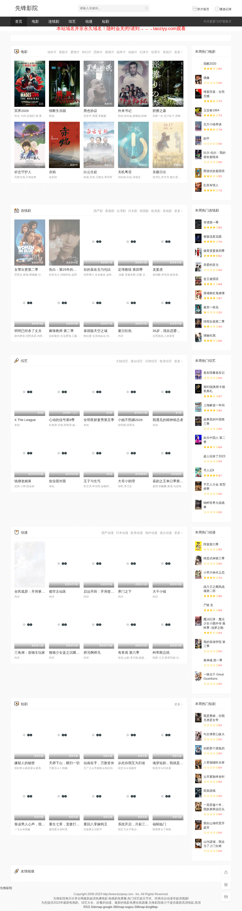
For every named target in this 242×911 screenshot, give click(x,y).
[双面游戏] (198, 792)
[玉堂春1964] (198, 112)
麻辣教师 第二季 (61, 331)
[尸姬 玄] (198, 607)
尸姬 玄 (208, 605)
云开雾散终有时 (214, 776)
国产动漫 (108, 532)
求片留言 (203, 9)
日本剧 (132, 210)
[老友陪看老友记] (198, 374)
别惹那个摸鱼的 (214, 748)
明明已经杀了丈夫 (28, 331)
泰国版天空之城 (95, 331)
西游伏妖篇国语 (214, 171)
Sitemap (96, 907)
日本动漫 (122, 532)
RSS (87, 907)
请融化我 (209, 335)
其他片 (167, 52)
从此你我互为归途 (131, 763)
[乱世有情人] (198, 187)
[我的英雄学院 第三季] (198, 643)
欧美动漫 (137, 532)
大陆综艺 (122, 361)
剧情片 (109, 52)
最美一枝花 (211, 307)
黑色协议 (90, 111)
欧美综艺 (166, 361)
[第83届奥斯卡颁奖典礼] (198, 388)
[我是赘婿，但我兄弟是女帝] (198, 717)
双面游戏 (209, 790)
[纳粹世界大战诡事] (198, 504)
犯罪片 (155, 52)
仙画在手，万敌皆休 (99, 763)
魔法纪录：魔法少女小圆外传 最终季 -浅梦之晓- (214, 623)
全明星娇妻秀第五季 (99, 420)
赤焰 (52, 172)
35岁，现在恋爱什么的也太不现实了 (180, 331)
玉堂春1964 (211, 110)
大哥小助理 (126, 481)
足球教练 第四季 (130, 269)
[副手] (198, 140)
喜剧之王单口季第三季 (170, 481)
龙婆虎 (158, 269)
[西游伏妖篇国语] (198, 173)
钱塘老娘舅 (22, 481)
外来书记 (125, 111)
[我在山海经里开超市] (198, 825)
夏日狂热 (125, 331)
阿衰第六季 (211, 544)
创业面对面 (57, 481)
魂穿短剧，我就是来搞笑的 (173, 763)
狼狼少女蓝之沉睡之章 (66, 652)
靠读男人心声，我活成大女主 (36, 824)
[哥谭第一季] (198, 224)
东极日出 (159, 172)
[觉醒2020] (198, 65)
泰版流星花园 (212, 236)
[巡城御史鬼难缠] (198, 295)
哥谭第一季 (211, 222)
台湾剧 (121, 210)
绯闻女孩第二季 (214, 321)
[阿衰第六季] (198, 546)
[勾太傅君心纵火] (198, 736)
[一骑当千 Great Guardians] (198, 676)
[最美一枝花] (198, 309)
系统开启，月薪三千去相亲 (138, 824)
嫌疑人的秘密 (24, 763)
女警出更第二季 (26, 269)
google (107, 907)
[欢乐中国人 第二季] (198, 439)
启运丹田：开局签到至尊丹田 (106, 591)
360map (118, 907)
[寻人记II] (198, 472)
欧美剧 (155, 210)
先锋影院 (26, 8)
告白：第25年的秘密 (64, 269)
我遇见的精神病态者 (168, 420)
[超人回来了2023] (198, 458)
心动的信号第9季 (62, 420)
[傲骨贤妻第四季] (198, 252)
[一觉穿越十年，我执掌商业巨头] (198, 806)
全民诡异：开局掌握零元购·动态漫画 (42, 591)
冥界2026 (21, 111)
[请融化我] (198, 337)
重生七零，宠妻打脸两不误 (69, 824)
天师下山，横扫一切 (64, 763)
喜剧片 (63, 52)
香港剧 (109, 210)
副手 (206, 138)
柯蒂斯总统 (161, 652)
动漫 (88, 21)
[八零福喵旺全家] (198, 764)
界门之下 (125, 591)
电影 (35, 21)
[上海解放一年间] (198, 407)
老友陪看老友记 (214, 372)
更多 (177, 52)
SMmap (139, 907)
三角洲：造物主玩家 (29, 652)
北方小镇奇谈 (212, 124)
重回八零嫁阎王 (95, 824)
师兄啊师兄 (92, 652)
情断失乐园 (57, 111)
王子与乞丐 (92, 481)
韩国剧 (144, 210)
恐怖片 (98, 52)
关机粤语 (125, 172)
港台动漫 (166, 532)
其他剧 (167, 210)
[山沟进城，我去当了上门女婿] (198, 843)
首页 (18, 21)
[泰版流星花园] (198, 238)
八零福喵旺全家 (214, 762)
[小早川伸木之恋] (198, 574)
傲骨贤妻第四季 (214, 250)
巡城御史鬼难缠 (214, 293)
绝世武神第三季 (214, 558)
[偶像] (198, 79)
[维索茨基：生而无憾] (198, 93)
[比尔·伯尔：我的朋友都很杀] (198, 154)
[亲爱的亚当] (198, 266)
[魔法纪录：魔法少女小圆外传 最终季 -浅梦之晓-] (198, 621)
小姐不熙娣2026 (130, 420)
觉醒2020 (209, 63)
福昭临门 (159, 824)
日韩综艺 (151, 361)
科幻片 (86, 52)
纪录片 (144, 52)
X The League (25, 420)
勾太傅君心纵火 (214, 734)
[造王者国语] (198, 280)
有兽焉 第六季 (128, 652)
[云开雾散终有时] (198, 778)
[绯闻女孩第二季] (198, 323)
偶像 (206, 77)
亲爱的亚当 (211, 264)
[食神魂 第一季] (198, 662)
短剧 (105, 21)
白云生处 (90, 172)
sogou (129, 907)
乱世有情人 (211, 185)
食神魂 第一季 (212, 660)
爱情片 (75, 52)
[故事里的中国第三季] (198, 421)
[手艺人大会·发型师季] (198, 486)
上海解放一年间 (214, 405)
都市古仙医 (57, 591)
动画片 (132, 52)
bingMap (151, 907)
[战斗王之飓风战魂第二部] (198, 588)
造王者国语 (211, 279)
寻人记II (208, 470)
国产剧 (98, 210)
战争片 (121, 52)
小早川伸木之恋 (214, 572)
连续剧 (53, 21)
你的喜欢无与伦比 (97, 269)
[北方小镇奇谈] (198, 126)
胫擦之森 (159, 111)
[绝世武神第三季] (198, 560)
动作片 (52, 52)
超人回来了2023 (214, 456)
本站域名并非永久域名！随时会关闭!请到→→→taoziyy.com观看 (121, 28)
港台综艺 (137, 361)
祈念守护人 (22, 172)
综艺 (72, 21)
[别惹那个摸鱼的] (198, 750)
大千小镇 (159, 591)
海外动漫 (151, 532)
